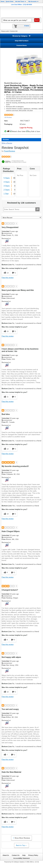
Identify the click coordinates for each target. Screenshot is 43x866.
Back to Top (20, 845)
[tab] (21, 139)
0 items (26, 26)
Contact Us (15, 855)
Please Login (5, 31)
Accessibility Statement (21, 858)
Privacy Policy (33, 855)
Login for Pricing (26, 128)
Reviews (6, 139)
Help (23, 855)
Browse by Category (20, 36)
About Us (6, 855)
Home (2, 1)
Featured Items (21, 45)
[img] (21, 11)
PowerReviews (9, 151)
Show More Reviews (22, 838)
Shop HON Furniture (21, 41)
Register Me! (14, 31)
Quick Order (9, 1)
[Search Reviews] (37, 209)
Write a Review (7, 143)
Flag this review (7, 277)
